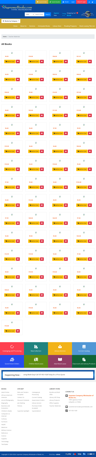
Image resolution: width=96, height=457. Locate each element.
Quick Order (43, 2)
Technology (5, 441)
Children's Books (6, 411)
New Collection (36, 351)
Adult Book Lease (60, 364)
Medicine (4, 427)
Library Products (54, 400)
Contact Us (20, 397)
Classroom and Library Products (84, 364)
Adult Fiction (5, 392)
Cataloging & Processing (36, 393)
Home (15, 26)
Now (56, 14)
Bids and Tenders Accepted (22, 393)
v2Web (58, 454)
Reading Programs (70, 26)
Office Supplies (54, 403)
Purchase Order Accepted (37, 407)
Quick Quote (56, 2)
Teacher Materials (55, 406)
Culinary (4, 419)
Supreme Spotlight (23, 411)
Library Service (36, 403)
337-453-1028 (73, 410)
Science (3, 436)
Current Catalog (84, 351)
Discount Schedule (23, 400)
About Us (23, 26)
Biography (4, 403)
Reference (4, 433)
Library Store (57, 26)
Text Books (4, 444)
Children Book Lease (36, 364)
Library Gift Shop (54, 397)
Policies (19, 406)
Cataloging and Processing (12, 351)
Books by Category (11, 21)
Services (32, 26)
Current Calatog (37, 397)
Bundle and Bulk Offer (54, 393)
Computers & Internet (5, 415)
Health (3, 424)
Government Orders (12, 364)
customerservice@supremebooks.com (81, 407)
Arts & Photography (7, 400)
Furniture (4, 422)
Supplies (4, 439)
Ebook (66, 2)
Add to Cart (10, 61)
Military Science (6, 430)
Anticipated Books (44, 26)
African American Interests (6, 396)
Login (73, 2)
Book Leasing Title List (87, 26)
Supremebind (36, 411)
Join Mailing (21, 403)
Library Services (60, 351)
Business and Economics (5, 407)
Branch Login (82, 2)
